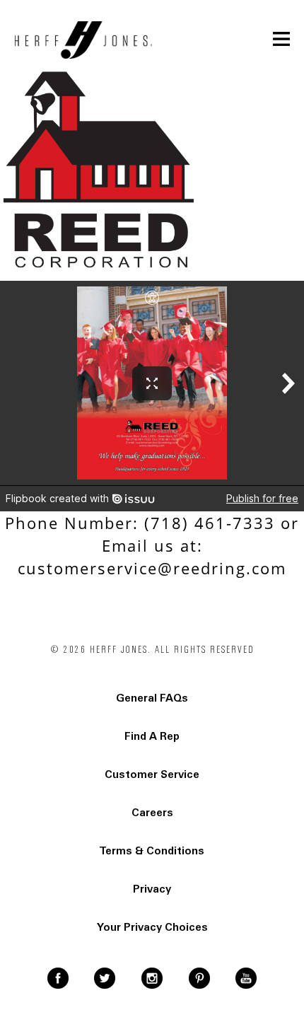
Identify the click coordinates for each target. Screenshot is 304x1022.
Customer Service (152, 774)
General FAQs (152, 698)
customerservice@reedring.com (152, 568)
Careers (152, 812)
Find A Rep (152, 736)
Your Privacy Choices (152, 927)
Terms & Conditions (152, 850)
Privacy (152, 889)
